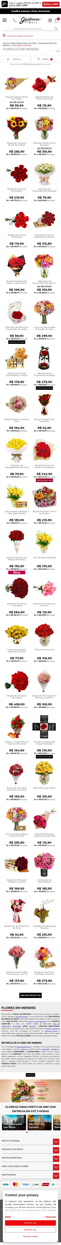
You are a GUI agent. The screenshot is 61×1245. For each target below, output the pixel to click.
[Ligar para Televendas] (14, 20)
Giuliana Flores (21, 1016)
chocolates (17, 1026)
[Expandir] (57, 51)
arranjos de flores (53, 1028)
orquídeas (46, 1049)
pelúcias (32, 1026)
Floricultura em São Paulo (12, 1126)
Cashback (50, 20)
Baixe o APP (51, 4)
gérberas (54, 1049)
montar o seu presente (36, 1021)
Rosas (23, 1049)
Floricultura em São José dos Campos (38, 1124)
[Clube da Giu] (30, 1101)
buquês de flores (23, 1047)
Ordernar (17, 59)
